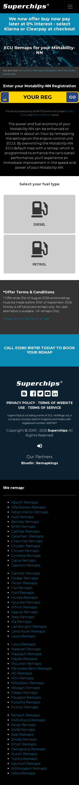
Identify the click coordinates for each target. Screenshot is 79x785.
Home (21, 70)
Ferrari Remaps (24, 583)
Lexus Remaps (23, 636)
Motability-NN (53, 70)
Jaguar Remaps (24, 612)
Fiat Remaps (21, 588)
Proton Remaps (24, 707)
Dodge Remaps (24, 578)
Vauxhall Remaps (25, 763)
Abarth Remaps (24, 502)
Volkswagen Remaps (29, 768)
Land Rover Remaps (28, 631)
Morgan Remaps (25, 688)
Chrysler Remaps (25, 546)
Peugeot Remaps (26, 697)
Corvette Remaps (26, 556)
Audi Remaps (22, 517)
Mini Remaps (22, 678)
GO (72, 97)
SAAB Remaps (23, 730)
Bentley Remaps (25, 522)
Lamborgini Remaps (28, 626)
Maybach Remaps (26, 654)
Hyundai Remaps (25, 602)
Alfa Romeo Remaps (28, 507)
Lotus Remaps (23, 644)
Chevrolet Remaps (27, 541)
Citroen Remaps (25, 551)
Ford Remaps (22, 593)
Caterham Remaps (27, 536)
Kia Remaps (21, 622)
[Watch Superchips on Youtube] (47, 395)
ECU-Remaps (35, 70)
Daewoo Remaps (25, 565)
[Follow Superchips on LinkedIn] (55, 395)
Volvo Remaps (23, 773)
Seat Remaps (22, 734)
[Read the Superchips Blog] (24, 395)
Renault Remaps (25, 715)
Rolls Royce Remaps (28, 720)
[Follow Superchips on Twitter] (40, 395)
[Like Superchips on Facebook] (33, 395)
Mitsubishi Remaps (27, 683)
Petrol (39, 264)
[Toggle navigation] (70, 7)
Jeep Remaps (22, 617)
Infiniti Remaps (24, 607)
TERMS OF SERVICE (44, 408)
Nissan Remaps (24, 693)
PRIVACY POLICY (20, 403)
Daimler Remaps (25, 573)
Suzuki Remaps (24, 754)
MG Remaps (21, 673)
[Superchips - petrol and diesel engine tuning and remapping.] (39, 383)
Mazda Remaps (24, 659)
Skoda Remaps (23, 739)
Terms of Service (42, 114)
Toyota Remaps (24, 759)
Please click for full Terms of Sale (26, 319)
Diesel (40, 224)
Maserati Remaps (26, 649)
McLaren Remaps (26, 664)
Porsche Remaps (25, 702)
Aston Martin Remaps (29, 512)
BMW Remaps (23, 527)
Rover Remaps (23, 725)
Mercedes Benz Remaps (31, 668)
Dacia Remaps (23, 560)
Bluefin (27, 463)
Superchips (58, 430)
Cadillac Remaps (25, 531)
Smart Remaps (23, 744)
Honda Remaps (24, 597)
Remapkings (47, 463)
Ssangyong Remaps (28, 749)
